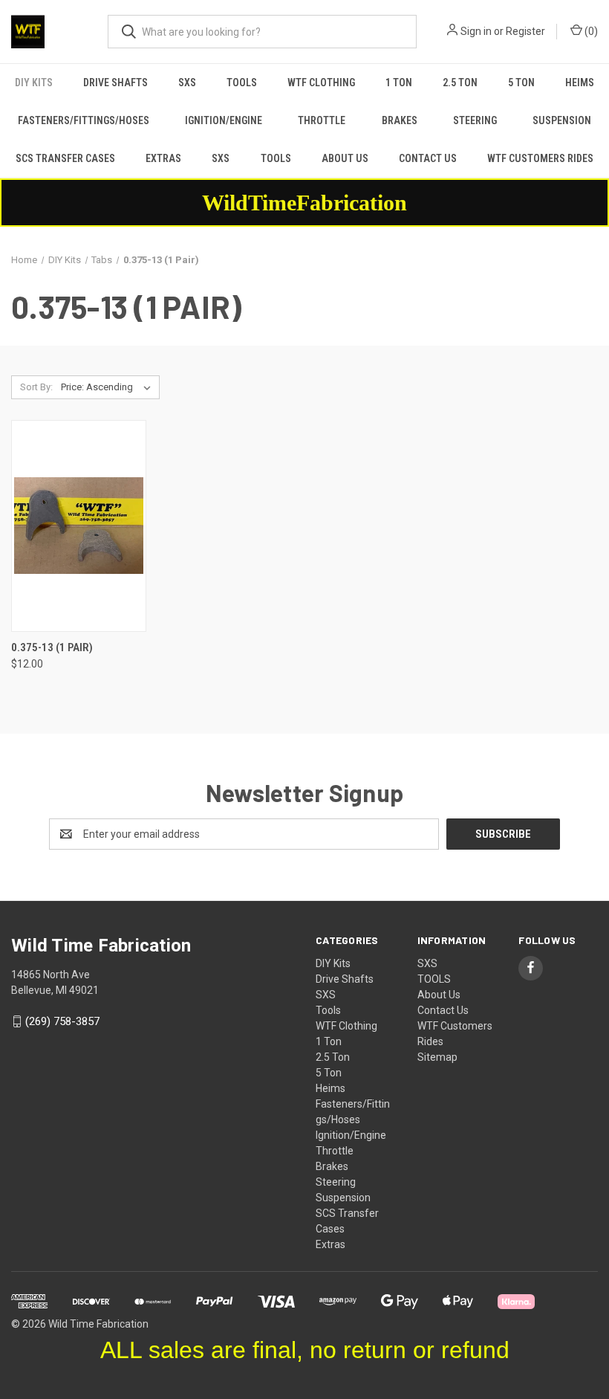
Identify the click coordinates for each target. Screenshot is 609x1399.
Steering (475, 120)
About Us (345, 158)
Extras (163, 158)
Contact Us (428, 158)
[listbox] (109, 387)
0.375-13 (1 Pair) (52, 647)
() (590, 31)
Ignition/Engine (223, 120)
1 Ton (398, 82)
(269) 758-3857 (62, 1021)
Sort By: (36, 386)
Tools (242, 82)
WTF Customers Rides (540, 158)
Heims (579, 82)
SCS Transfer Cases (65, 158)
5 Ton (521, 82)
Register (525, 31)
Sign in (476, 31)
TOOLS (276, 158)
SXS (187, 82)
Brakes (399, 120)
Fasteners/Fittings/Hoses (83, 120)
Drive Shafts (115, 82)
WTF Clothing (321, 82)
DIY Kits (34, 82)
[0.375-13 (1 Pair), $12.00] (78, 526)
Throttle (321, 120)
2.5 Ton (460, 82)
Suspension (562, 120)
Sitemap (437, 1057)
